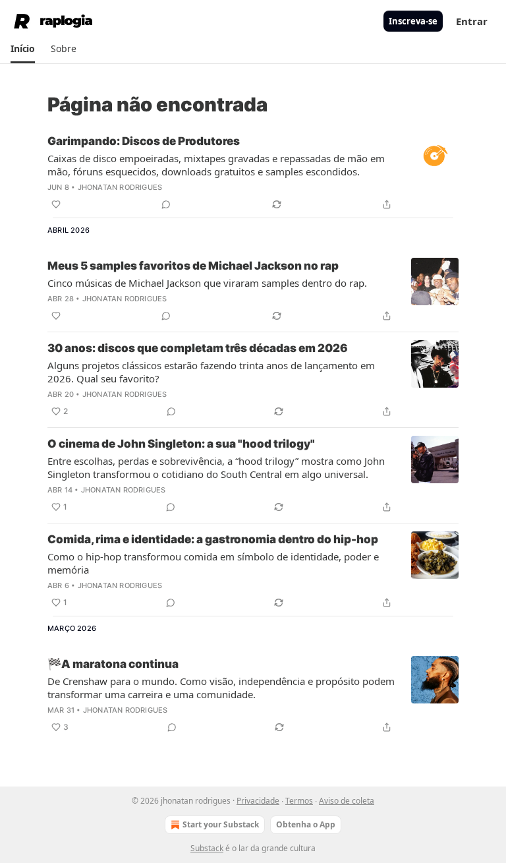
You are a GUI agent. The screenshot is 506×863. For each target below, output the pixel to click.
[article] (253, 172)
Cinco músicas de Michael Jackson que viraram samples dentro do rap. (207, 282)
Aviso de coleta (346, 800)
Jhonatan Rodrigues (120, 187)
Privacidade (258, 800)
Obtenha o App (305, 824)
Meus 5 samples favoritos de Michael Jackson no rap (193, 265)
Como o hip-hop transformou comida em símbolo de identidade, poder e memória (213, 563)
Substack (206, 848)
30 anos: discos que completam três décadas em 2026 (197, 348)
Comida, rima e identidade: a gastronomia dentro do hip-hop (212, 539)
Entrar (472, 21)
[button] (23, 48)
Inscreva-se (413, 21)
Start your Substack (221, 824)
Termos (299, 800)
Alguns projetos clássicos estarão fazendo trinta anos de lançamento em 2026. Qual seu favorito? (211, 372)
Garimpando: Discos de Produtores (143, 141)
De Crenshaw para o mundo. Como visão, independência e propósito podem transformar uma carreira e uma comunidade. (221, 687)
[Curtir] (56, 204)
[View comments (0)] (166, 204)
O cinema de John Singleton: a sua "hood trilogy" (181, 443)
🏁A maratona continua (113, 663)
